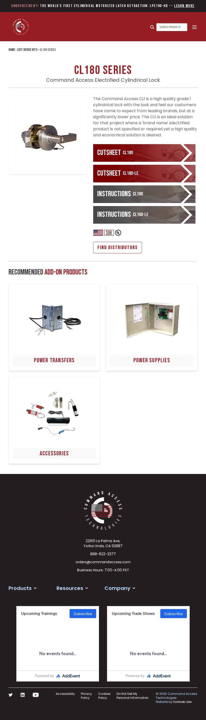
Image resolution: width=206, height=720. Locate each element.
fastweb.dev (182, 702)
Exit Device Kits (27, 50)
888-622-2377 (103, 553)
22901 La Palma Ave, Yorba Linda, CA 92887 (103, 543)
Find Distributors (117, 248)
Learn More (184, 6)
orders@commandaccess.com (103, 562)
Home (12, 50)
